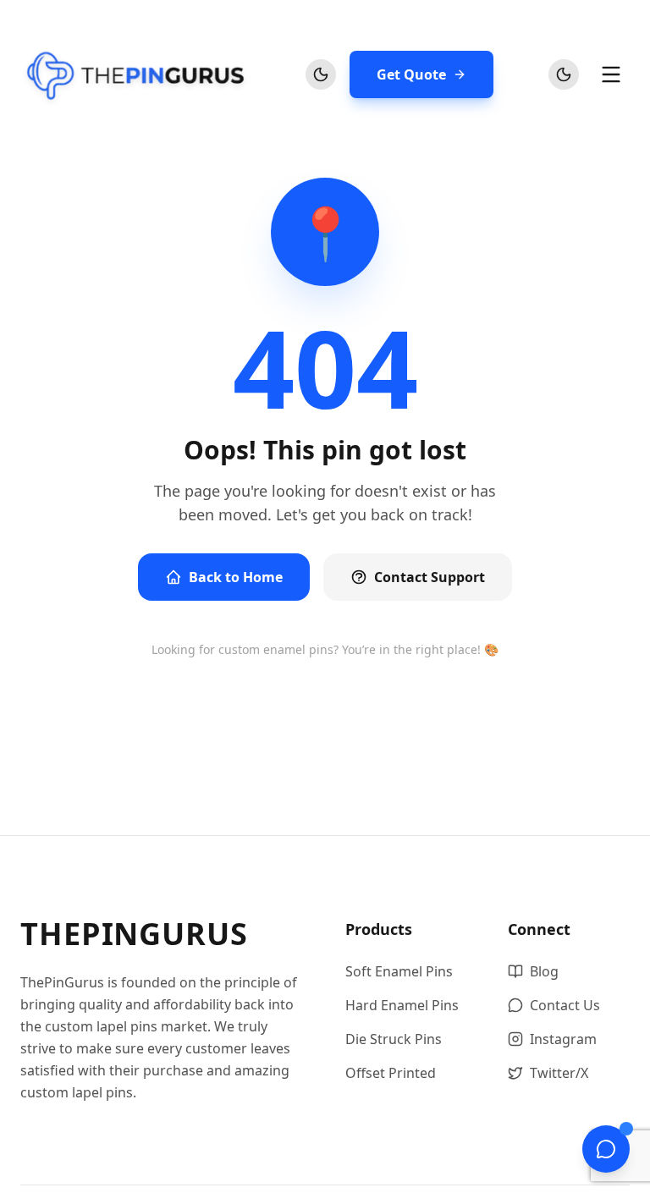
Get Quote (411, 74)
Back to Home (236, 577)
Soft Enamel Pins (399, 971)
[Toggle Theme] (321, 74)
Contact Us (565, 1005)
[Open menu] (611, 74)
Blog (544, 971)
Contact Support (429, 577)
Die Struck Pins (393, 1039)
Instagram (563, 1039)
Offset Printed (390, 1073)
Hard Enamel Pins (402, 1005)
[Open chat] (606, 1149)
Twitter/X (559, 1073)
